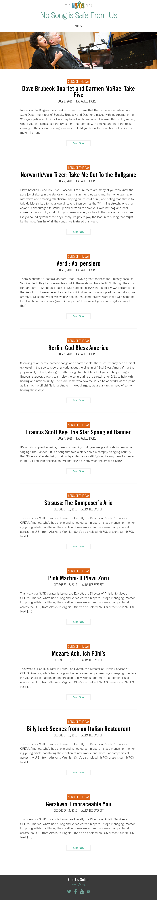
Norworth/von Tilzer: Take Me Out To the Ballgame (78, 175)
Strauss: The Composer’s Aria (78, 503)
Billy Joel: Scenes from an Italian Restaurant (78, 729)
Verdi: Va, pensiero (78, 263)
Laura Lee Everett (87, 101)
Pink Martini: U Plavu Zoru (78, 578)
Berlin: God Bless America (78, 348)
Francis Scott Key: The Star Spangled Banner (78, 432)
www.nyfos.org (79, 884)
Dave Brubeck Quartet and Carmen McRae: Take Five (78, 91)
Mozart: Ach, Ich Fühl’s (78, 653)
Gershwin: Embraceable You (78, 804)
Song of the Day (78, 81)
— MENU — (78, 25)
